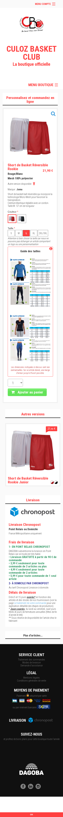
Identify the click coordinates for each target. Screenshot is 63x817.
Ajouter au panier (30, 392)
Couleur (13, 211)
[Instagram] (39, 788)
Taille (11, 228)
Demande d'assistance (31, 665)
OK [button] (31, 815)
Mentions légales (31, 677)
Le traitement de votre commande (30, 603)
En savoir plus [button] (22, 807)
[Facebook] (23, 788)
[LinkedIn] (31, 788)
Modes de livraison (31, 662)
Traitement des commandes (31, 659)
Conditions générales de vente (31, 680)
